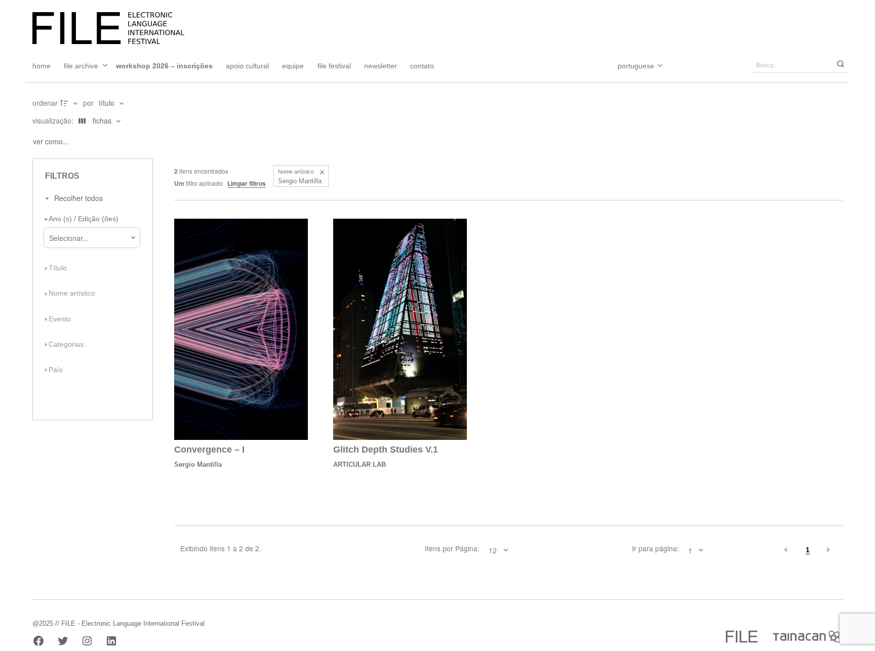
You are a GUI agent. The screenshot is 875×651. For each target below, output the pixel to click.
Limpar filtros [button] (246, 183)
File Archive (81, 66)
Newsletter (380, 66)
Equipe (293, 66)
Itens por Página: (452, 548)
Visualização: (53, 120)
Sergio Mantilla (198, 464)
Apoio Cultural (247, 66)
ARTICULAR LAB (359, 464)
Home (41, 66)
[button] (321, 172)
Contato (422, 66)
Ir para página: (655, 548)
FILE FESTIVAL (334, 66)
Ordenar (45, 103)
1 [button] (808, 550)
